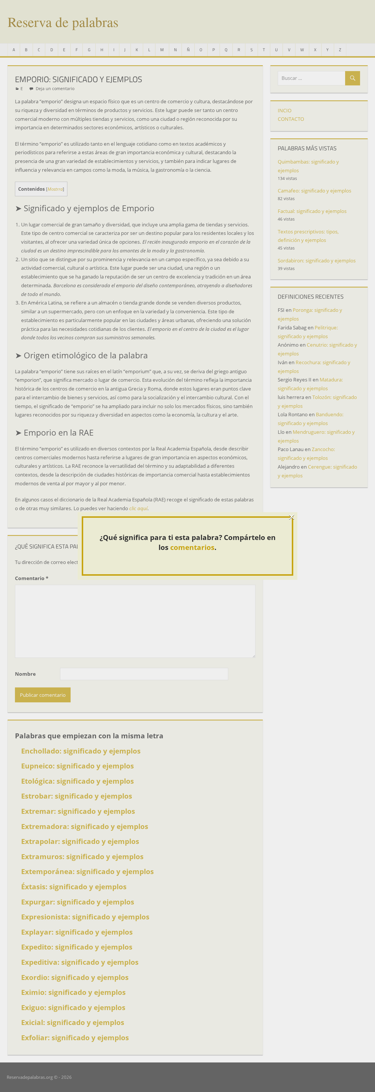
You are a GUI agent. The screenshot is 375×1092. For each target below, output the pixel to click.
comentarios (192, 547)
